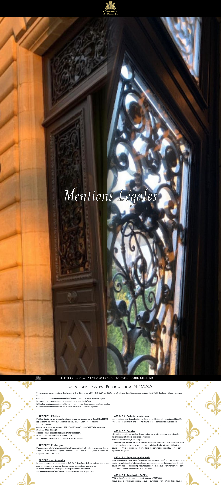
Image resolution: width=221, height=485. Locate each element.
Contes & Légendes (142, 378)
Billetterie (66, 378)
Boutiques (122, 378)
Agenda (80, 378)
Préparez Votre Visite (100, 378)
